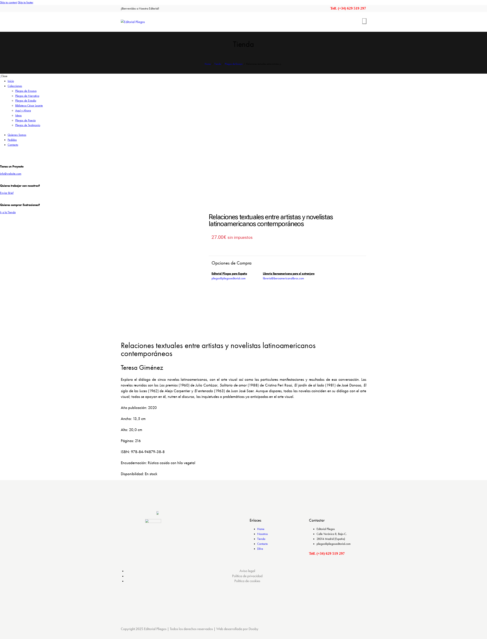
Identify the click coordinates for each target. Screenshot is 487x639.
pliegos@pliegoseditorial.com (229, 278)
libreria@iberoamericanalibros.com (283, 278)
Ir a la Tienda (8, 212)
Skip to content (8, 2)
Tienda (217, 63)
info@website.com (10, 174)
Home (208, 63)
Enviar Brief (7, 193)
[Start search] (364, 21)
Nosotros (262, 534)
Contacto (262, 544)
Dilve (260, 549)
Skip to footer (25, 2)
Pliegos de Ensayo (234, 63)
